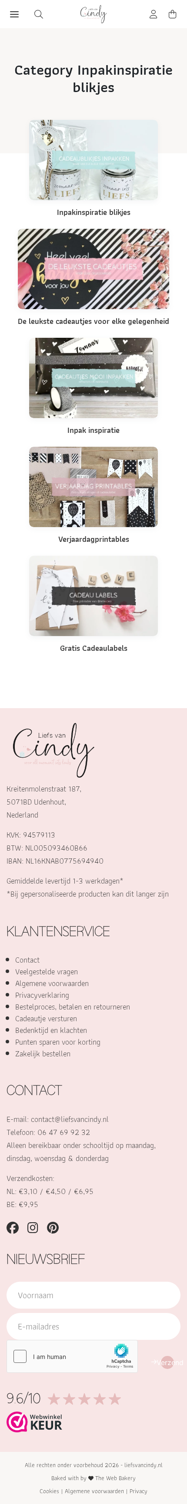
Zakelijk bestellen (42, 1053)
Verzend (167, 1362)
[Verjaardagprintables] (93, 486)
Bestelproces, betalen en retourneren (72, 1006)
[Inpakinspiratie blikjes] (93, 159)
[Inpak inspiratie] (93, 377)
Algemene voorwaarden (52, 983)
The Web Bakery (115, 1478)
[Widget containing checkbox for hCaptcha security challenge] (72, 1356)
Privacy (138, 1491)
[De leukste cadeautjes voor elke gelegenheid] (93, 268)
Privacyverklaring (42, 995)
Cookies (49, 1491)
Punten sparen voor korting (57, 1042)
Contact (27, 959)
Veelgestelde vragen (46, 971)
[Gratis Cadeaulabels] (93, 595)
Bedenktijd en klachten (51, 1030)
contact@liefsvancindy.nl (70, 1119)
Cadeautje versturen (46, 1018)
